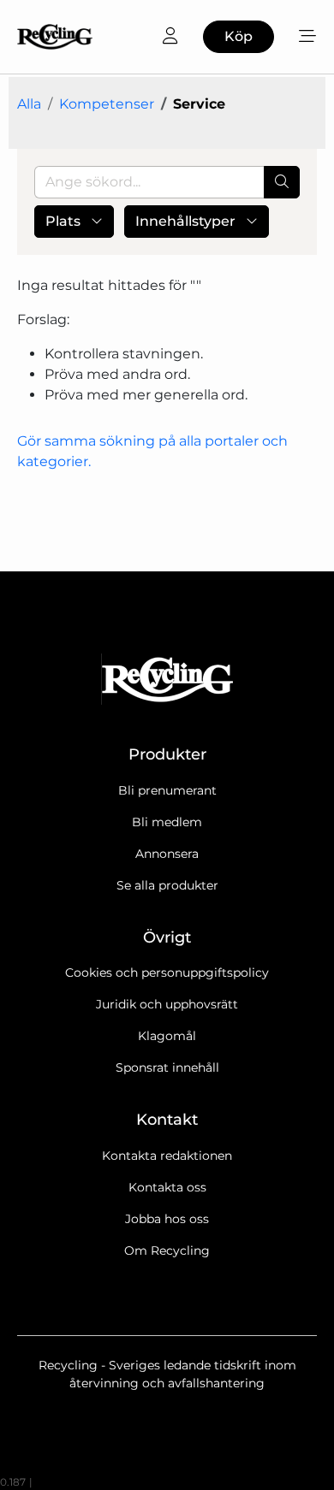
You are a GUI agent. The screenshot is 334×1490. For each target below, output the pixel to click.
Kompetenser (106, 104)
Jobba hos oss (167, 1219)
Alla (29, 104)
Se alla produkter (167, 885)
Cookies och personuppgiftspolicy (167, 972)
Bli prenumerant (167, 790)
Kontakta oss (167, 1187)
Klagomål (167, 1036)
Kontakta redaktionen (167, 1155)
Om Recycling (167, 1250)
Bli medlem (167, 822)
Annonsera (167, 853)
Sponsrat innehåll (167, 1067)
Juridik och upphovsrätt (167, 1004)
